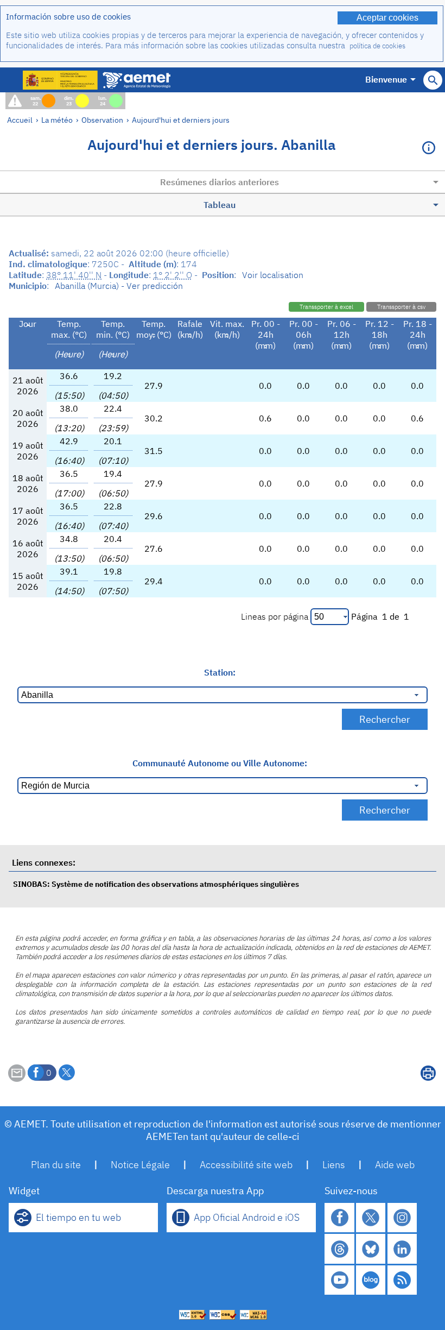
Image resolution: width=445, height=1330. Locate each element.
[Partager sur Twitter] (67, 1072)
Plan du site (56, 1164)
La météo (57, 120)
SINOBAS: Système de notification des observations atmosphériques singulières (156, 884)
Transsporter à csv (401, 307)
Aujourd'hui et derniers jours (181, 120)
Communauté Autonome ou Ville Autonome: (219, 763)
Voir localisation (272, 274)
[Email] (17, 1078)
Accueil (20, 120)
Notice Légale (140, 1164)
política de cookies (377, 46)
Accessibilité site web (246, 1164)
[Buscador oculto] (432, 80)
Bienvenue (386, 79)
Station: (220, 672)
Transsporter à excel (326, 307)
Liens (333, 1164)
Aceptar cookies (387, 17)
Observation (102, 120)
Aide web (395, 1164)
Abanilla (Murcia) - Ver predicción (119, 285)
